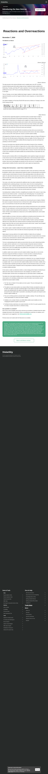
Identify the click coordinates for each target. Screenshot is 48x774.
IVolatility (4, 2)
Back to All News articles (24, 340)
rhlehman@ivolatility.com (26, 314)
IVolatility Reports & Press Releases (9, 18)
